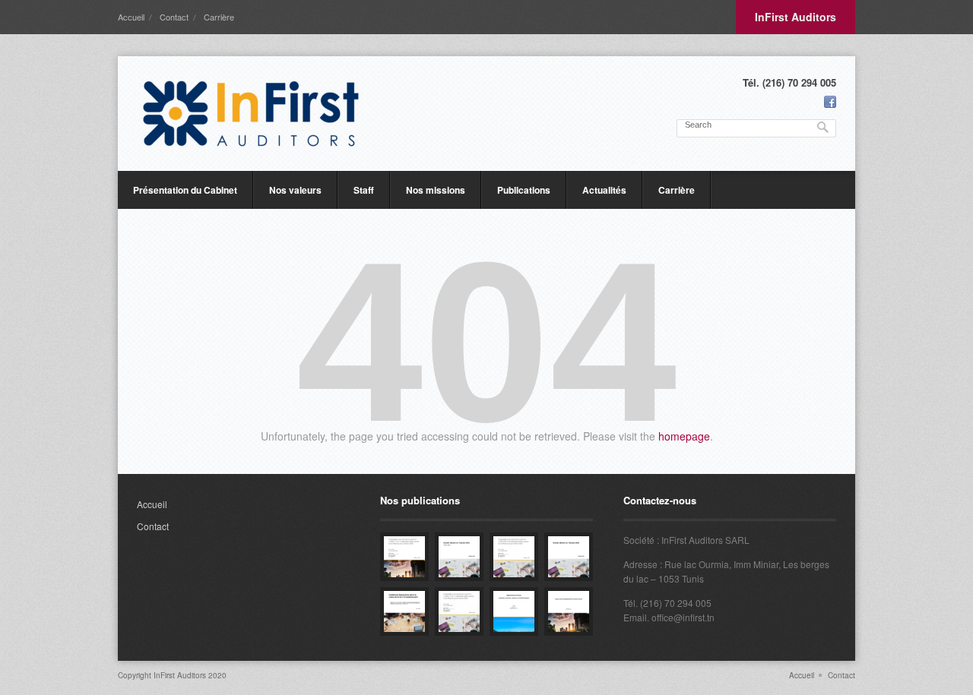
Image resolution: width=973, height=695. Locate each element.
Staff (363, 190)
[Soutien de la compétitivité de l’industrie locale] (568, 611)
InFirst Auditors (795, 16)
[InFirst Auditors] (251, 113)
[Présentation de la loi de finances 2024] (459, 611)
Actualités (604, 190)
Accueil (131, 17)
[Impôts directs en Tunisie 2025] (459, 556)
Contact (174, 17)
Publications (523, 190)
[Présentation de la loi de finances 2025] (514, 556)
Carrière (219, 17)
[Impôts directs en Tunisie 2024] (568, 556)
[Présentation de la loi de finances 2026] (404, 556)
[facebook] (830, 102)
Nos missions (435, 190)
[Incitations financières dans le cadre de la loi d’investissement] (404, 611)
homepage (684, 436)
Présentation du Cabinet (185, 190)
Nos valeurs (295, 190)
